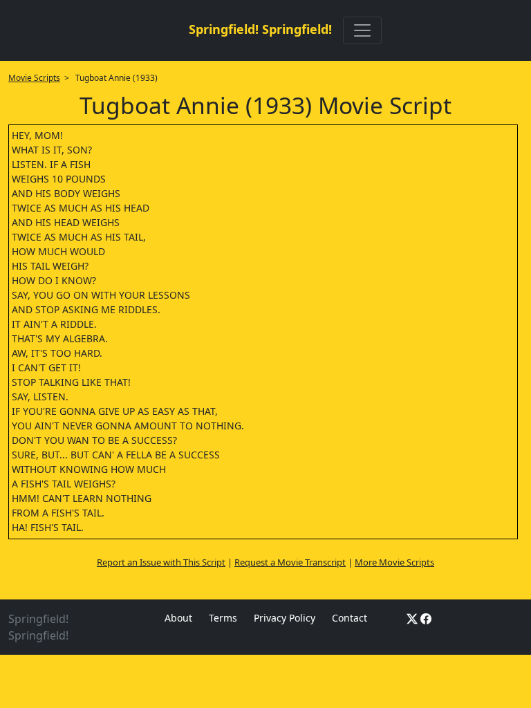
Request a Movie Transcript (290, 562)
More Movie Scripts (394, 562)
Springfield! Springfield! (260, 29)
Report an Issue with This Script (161, 562)
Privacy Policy (284, 617)
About (178, 617)
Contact (349, 617)
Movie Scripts (34, 78)
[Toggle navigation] (362, 30)
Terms (223, 617)
